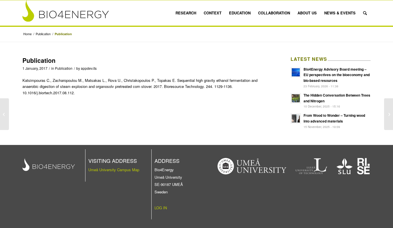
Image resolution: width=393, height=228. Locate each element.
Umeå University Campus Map (113, 169)
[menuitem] (186, 13)
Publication (64, 68)
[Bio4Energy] (65, 13)
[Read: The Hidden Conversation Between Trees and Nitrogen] (296, 98)
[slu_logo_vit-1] (344, 166)
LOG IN (160, 207)
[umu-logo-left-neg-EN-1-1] (252, 166)
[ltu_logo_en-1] (311, 166)
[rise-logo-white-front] (363, 166)
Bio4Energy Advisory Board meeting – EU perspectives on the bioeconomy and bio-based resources (337, 75)
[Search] (365, 13)
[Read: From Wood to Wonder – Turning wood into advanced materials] (296, 118)
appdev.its (89, 68)
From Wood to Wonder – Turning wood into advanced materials (334, 118)
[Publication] (4, 114)
